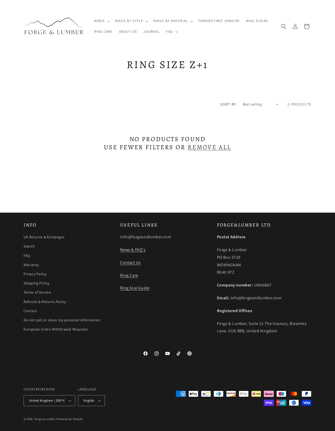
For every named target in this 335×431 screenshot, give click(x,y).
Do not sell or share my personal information (62, 320)
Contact (30, 310)
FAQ (27, 255)
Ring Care (129, 275)
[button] (101, 21)
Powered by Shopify (69, 419)
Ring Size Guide (134, 288)
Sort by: (228, 104)
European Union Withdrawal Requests (56, 329)
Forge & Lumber (45, 419)
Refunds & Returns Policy (45, 301)
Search (29, 246)
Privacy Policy (35, 274)
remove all (209, 147)
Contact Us (130, 262)
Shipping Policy (36, 283)
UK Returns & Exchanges (44, 237)
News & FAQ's (133, 249)
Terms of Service (37, 292)
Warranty (31, 264)
